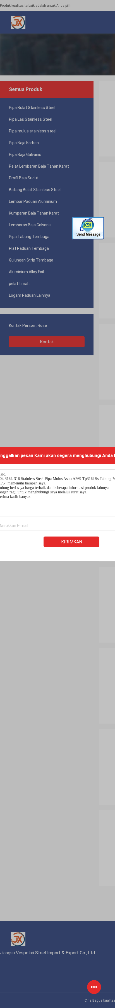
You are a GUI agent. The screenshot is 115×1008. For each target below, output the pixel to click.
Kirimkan (71, 542)
